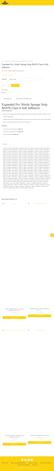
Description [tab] (7, 98)
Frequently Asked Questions (24, 464)
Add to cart (15, 85)
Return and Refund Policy (45, 462)
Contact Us (34, 464)
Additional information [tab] (24, 98)
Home (3, 61)
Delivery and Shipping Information (18, 462)
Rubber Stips (7, 61)
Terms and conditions (33, 462)
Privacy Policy (5, 462)
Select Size (4, 79)
